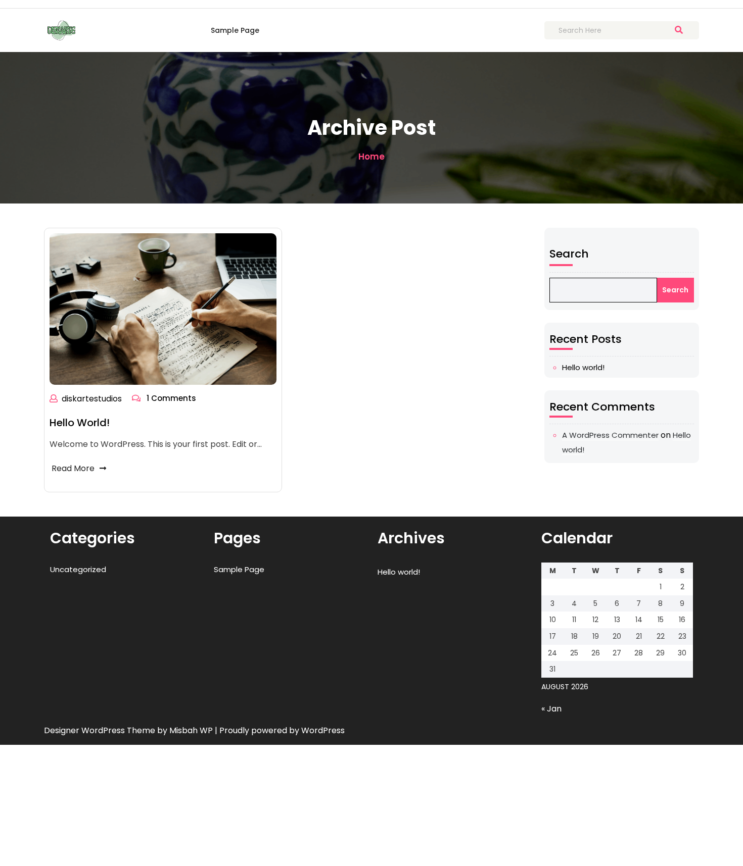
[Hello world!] (163, 309)
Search (569, 254)
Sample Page (235, 30)
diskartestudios (92, 398)
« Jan (551, 709)
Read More (73, 468)
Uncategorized (78, 569)
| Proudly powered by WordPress (280, 730)
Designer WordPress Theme (100, 730)
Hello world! (80, 423)
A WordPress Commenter (610, 435)
